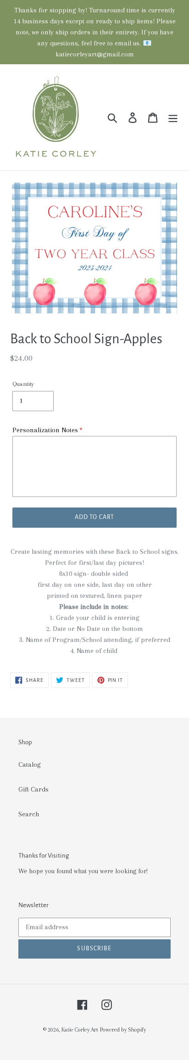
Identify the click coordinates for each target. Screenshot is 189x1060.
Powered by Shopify (123, 1030)
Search (28, 814)
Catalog (29, 764)
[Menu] (173, 117)
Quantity (23, 383)
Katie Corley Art (79, 1030)
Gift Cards (33, 789)
